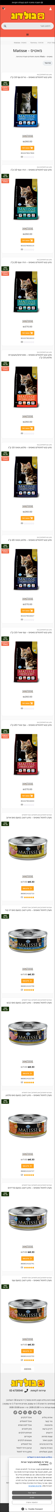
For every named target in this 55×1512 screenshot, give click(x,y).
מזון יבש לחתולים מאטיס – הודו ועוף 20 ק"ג (31, 262)
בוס (38, 74)
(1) (22, 897)
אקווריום (28, 1436)
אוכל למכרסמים (25, 1425)
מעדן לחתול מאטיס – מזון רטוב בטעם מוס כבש (29, 1003)
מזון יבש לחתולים (46, 74)
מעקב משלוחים (45, 1451)
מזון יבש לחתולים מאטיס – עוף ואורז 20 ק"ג (31, 725)
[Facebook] (40, 1412)
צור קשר (48, 1421)
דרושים (49, 1432)
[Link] (15, 1412)
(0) (22, 157)
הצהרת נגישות (46, 1447)
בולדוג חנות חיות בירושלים (39, 1457)
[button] (4, 9)
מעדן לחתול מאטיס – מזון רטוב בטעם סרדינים (30, 1188)
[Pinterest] (35, 1412)
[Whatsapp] (30, 1412)
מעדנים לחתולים (46, 815)
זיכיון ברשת (47, 1428)
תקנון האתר (47, 1440)
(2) (22, 990)
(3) (22, 1267)
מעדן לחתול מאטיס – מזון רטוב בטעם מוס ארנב (29, 817)
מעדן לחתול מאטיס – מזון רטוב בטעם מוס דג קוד (28, 910)
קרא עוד (48, 63)
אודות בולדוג (47, 1417)
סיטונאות (48, 1425)
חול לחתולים (26, 1444)
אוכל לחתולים (26, 1421)
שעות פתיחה (47, 1436)
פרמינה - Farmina (36, 43)
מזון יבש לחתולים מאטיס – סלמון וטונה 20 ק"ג (30, 540)
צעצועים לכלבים (25, 1440)
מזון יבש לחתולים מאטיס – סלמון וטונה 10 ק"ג (30, 447)
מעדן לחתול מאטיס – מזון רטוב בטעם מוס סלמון (29, 1095)
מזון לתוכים (27, 1428)
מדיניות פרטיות (46, 1444)
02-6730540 (16, 1390)
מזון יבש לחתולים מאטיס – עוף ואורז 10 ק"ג (31, 632)
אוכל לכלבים (26, 1417)
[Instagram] (25, 1412)
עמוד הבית (51, 43)
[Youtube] (20, 1412)
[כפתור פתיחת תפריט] (27, 34)
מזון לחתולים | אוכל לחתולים (31, 815)
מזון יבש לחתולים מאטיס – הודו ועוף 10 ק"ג (31, 170)
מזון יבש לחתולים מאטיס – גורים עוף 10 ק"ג (31, 77)
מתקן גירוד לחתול (24, 1451)
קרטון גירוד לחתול (24, 1447)
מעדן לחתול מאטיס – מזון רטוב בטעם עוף (32, 1280)
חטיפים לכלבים (25, 1432)
